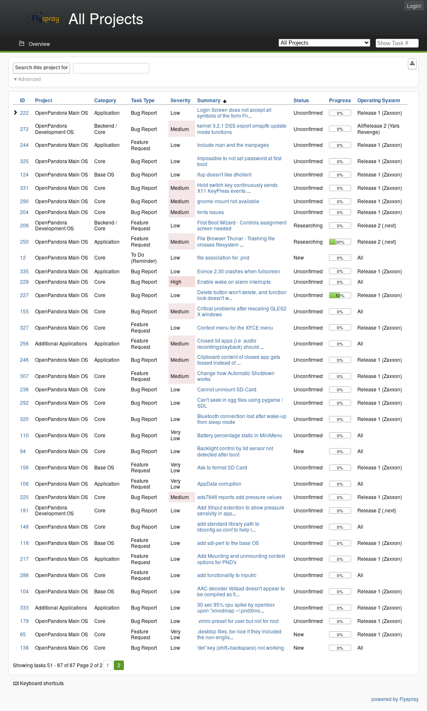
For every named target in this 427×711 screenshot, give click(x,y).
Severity (181, 100)
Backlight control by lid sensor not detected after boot (235, 450)
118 (24, 542)
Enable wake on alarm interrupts (234, 281)
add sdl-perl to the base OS (228, 542)
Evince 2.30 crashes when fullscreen (238, 271)
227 (24, 294)
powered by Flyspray (395, 698)
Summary (210, 100)
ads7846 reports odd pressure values (239, 496)
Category (105, 100)
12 (23, 257)
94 (23, 450)
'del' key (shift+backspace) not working (240, 647)
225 (24, 496)
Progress (340, 100)
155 (24, 311)
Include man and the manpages (233, 144)
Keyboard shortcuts (41, 682)
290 (24, 200)
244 (24, 144)
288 (24, 574)
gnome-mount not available (228, 200)
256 (24, 343)
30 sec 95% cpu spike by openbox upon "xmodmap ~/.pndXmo (236, 607)
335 (24, 271)
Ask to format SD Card (222, 467)
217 (24, 558)
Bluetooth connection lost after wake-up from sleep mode (241, 418)
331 (24, 187)
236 (24, 389)
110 (24, 435)
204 (24, 211)
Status (301, 100)
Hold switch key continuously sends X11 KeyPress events (237, 187)
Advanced (29, 78)
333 (24, 607)
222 (24, 112)
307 (24, 375)
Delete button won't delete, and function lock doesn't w (241, 294)
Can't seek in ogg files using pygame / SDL (240, 402)
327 (24, 327)
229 (24, 281)
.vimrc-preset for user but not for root (238, 620)
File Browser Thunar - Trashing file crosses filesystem (236, 240)
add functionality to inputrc (226, 574)
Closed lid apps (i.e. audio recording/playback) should (228, 343)
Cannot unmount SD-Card (226, 389)
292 (24, 402)
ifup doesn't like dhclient (224, 174)
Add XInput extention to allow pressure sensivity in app (240, 510)
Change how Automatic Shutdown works (235, 375)
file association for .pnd (223, 257)
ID (22, 100)
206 (24, 225)
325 (24, 160)
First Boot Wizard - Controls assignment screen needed (241, 225)
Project (43, 100)
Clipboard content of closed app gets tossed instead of (238, 359)
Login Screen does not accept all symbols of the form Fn (234, 112)
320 (24, 418)
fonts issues (210, 211)
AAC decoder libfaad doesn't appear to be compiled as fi (241, 591)
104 (24, 591)
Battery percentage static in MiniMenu (239, 435)
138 (24, 647)
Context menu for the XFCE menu (235, 327)
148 (24, 526)
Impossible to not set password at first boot (239, 160)
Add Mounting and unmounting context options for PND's (241, 558)
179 (24, 620)
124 (24, 174)
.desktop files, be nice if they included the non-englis (239, 634)
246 (24, 359)
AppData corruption (219, 483)
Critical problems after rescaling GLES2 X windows (241, 311)
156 (24, 467)
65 (23, 634)
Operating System (378, 100)
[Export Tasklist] (412, 63)
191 (24, 510)
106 (24, 483)
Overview (39, 43)
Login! (414, 5)
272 (24, 128)
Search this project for (41, 68)
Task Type (143, 100)
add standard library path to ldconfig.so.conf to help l (228, 526)
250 (24, 241)
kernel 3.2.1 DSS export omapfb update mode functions (241, 128)
